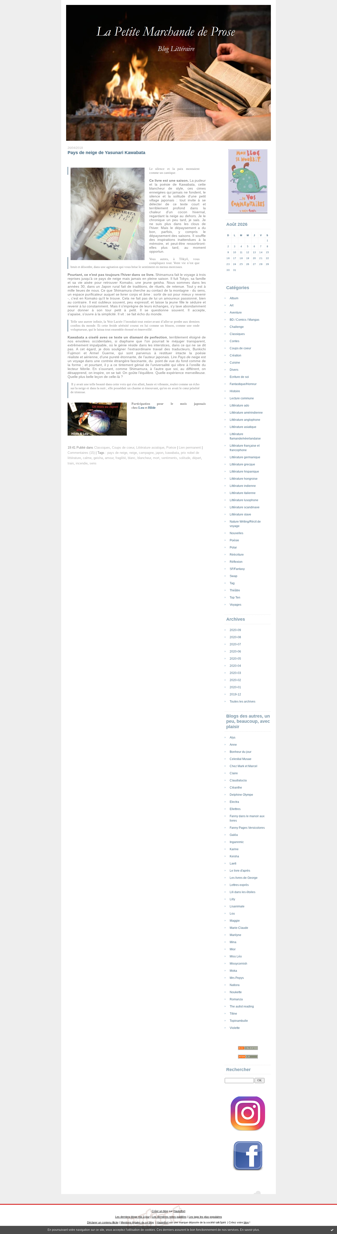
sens (93, 463)
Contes (234, 341)
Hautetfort (179, 1211)
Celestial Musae (240, 759)
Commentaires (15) (81, 453)
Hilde (152, 407)
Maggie (235, 920)
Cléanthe (236, 787)
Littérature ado (239, 405)
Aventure (236, 312)
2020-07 (235, 644)
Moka (233, 970)
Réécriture (237, 554)
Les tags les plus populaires (205, 1216)
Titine (233, 1013)
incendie (82, 463)
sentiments (169, 458)
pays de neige (117, 453)
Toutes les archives (242, 701)
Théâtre (235, 590)
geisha (98, 458)
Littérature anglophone (245, 420)
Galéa (234, 835)
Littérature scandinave (245, 507)
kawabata (172, 453)
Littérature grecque (242, 464)
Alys (232, 737)
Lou (232, 913)
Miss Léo (236, 956)
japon (159, 453)
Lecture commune (242, 398)
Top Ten (235, 597)
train (71, 463)
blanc (131, 458)
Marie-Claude (239, 928)
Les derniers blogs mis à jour (132, 1216)
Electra (234, 802)
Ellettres (235, 809)
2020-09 (235, 630)
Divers (234, 369)
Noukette (236, 992)
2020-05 (235, 658)
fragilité (120, 458)
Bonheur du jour (240, 752)
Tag (232, 583)
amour (109, 458)
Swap (233, 576)
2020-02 (235, 680)
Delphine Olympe (241, 794)
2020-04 (235, 666)
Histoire (235, 391)
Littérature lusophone (244, 500)
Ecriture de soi (239, 377)
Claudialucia (238, 780)
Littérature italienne (243, 493)
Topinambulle (239, 1020)
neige (133, 453)
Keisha (234, 856)
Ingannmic (237, 842)
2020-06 (235, 651)
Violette (235, 1028)
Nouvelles (236, 533)
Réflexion (236, 562)
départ (196, 458)
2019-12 (235, 694)
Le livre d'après (240, 870)
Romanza (236, 999)
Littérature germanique (245, 457)
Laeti (233, 863)
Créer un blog (160, 1211)
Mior (233, 949)
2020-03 (235, 673)
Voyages (235, 604)
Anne (233, 744)
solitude (184, 458)
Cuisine (235, 362)
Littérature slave (240, 514)
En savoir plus (249, 1230)
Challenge (237, 327)
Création (235, 355)
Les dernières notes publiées (169, 1216)
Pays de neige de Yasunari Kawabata (106, 152)
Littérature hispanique (244, 471)
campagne (146, 453)
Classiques (237, 334)
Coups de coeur (240, 348)
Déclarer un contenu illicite (102, 1222)
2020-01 (235, 687)
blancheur (144, 458)
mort (156, 458)
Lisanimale (237, 906)
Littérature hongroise (244, 478)
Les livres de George (244, 878)
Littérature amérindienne (246, 412)
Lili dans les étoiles (242, 892)
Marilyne (235, 935)
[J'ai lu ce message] (332, 1230)
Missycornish (238, 963)
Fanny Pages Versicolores (247, 827)
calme (87, 458)
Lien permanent (190, 447)
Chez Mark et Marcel (243, 766)
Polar (233, 547)
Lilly (232, 899)
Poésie (234, 540)
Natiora (235, 985)
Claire (234, 773)
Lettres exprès (239, 885)
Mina (233, 942)
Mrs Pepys (237, 978)
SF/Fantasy (237, 569)
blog (246, 1222)
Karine (234, 849)
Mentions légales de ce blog (137, 1222)
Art (231, 305)
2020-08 (235, 637)
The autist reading (242, 1006)
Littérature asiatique (243, 427)
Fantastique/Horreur (243, 384)
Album (234, 298)
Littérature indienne (243, 486)
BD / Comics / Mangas (244, 319)
